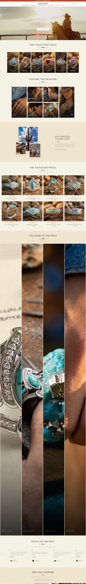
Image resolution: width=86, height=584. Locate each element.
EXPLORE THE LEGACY (43, 29)
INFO (63, 5)
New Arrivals (26, 5)
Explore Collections (41, 5)
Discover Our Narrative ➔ (60, 149)
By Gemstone (51, 5)
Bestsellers (33, 5)
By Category (58, 5)
